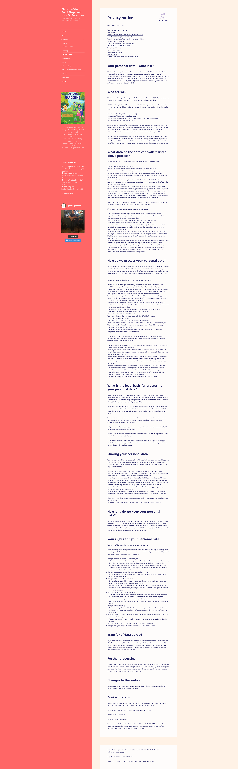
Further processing (113, 50)
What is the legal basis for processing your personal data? (125, 39)
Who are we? (111, 32)
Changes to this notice (114, 52)
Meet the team (68, 47)
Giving (63, 62)
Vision (65, 43)
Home (63, 31)
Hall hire (64, 73)
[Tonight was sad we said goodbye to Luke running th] (73, 221)
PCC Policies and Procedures (71, 70)
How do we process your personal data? (120, 37)
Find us (63, 81)
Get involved (65, 58)
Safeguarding (66, 66)
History (65, 51)
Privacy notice (68, 54)
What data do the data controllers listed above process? (125, 34)
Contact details (112, 55)
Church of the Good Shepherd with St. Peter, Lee (72, 12)
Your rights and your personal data (118, 46)
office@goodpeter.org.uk (120, 719)
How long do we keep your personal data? (121, 43)
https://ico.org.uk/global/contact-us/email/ (121, 726)
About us (64, 39)
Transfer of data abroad (114, 48)
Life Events (65, 77)
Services (64, 35)
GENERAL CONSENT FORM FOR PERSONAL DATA (123, 57)
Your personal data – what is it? (117, 30)
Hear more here (67, 193)
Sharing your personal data (116, 41)
